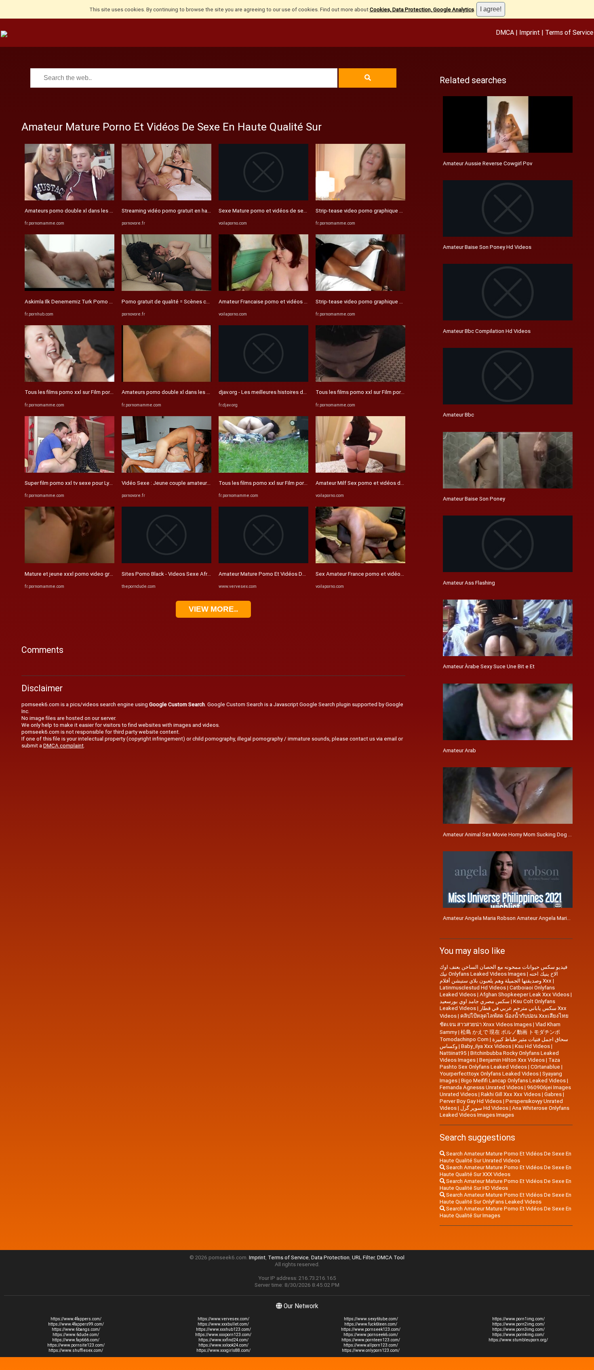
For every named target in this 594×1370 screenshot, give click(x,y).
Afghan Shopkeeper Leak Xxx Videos (524, 994)
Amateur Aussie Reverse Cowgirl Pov (487, 163)
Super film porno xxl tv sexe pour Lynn (70, 483)
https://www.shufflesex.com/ (75, 1350)
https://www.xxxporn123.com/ (223, 1334)
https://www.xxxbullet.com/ (223, 1324)
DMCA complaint (63, 745)
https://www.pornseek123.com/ (370, 1329)
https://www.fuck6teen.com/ (370, 1324)
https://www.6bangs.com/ (76, 1329)
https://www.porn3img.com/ (518, 1329)
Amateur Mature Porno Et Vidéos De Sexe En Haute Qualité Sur (294, 573)
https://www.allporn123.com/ (370, 1345)
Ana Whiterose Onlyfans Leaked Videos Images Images (504, 1111)
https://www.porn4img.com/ (518, 1334)
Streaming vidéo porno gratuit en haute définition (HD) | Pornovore (201, 210)
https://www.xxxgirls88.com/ (223, 1350)
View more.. (213, 609)
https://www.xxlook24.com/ (223, 1345)
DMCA (505, 32)
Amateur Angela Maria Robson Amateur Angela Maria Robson (516, 918)
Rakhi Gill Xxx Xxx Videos (511, 1094)
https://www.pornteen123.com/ (370, 1340)
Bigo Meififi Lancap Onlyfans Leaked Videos (513, 1080)
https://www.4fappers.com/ (76, 1319)
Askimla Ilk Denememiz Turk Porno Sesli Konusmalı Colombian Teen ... (108, 301)
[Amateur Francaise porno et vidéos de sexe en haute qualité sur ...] (263, 289)
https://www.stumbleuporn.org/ (518, 1340)
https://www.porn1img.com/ (518, 1319)
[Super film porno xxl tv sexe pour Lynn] (69, 470)
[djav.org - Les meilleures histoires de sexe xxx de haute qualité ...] (263, 380)
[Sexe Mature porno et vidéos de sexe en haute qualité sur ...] (263, 198)
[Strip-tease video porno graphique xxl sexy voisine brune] (360, 198)
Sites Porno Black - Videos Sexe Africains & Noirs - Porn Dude (195, 573)
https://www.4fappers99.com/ (76, 1324)
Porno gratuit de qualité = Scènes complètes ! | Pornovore (191, 301)
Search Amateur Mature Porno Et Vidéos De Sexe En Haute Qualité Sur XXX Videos (505, 1171)
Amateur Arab (459, 750)
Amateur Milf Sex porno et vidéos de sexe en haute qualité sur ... (393, 483)
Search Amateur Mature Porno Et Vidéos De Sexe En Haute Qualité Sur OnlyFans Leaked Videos (505, 1198)
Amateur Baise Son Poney (474, 498)
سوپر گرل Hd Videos (484, 1108)
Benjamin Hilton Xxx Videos (512, 1059)
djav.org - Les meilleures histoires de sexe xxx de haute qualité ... (297, 392)
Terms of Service (569, 32)
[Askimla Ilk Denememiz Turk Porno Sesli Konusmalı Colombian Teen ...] (69, 289)
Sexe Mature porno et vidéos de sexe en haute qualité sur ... (291, 210)
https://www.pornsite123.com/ (76, 1345)
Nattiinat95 (453, 1053)
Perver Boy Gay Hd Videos (471, 1101)
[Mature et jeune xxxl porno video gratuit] (69, 561)
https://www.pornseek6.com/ (370, 1334)
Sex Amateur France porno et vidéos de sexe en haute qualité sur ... (397, 573)
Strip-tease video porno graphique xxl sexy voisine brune (384, 210)
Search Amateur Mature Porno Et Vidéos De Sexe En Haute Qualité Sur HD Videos (505, 1184)
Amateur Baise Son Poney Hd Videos (487, 247)
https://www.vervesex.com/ (223, 1319)
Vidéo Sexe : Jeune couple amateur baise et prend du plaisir (194, 483)
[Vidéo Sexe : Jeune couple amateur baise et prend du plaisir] (166, 470)
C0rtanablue (545, 1066)
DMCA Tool (390, 1257)
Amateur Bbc (458, 414)
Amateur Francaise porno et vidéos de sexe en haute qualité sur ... (298, 301)
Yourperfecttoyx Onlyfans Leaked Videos (489, 1073)
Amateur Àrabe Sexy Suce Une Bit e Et (489, 666)
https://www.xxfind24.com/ (223, 1340)
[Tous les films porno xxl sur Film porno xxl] (69, 380)
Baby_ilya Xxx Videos (486, 1046)
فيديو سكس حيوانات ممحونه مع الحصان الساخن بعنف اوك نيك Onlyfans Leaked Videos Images (503, 970)
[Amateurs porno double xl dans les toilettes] (69, 198)
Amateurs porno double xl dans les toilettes (78, 210)
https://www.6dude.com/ (76, 1334)
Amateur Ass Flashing (469, 582)
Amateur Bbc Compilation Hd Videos (487, 331)
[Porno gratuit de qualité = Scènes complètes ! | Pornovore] (166, 289)
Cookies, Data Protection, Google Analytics (422, 9)
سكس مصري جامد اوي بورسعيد (475, 1001)
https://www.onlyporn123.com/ (371, 1350)
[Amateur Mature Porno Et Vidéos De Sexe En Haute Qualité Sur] (263, 561)
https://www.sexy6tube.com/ (371, 1319)
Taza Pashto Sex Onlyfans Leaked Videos (500, 1063)
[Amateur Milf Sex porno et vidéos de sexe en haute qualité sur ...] (360, 470)
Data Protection (330, 1257)
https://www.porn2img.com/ (518, 1324)
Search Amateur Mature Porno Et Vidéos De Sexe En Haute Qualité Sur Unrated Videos (505, 1157)
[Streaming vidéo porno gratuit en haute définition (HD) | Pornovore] (166, 198)
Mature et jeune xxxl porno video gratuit (72, 573)
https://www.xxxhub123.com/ (223, 1329)
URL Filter (363, 1257)
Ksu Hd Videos (532, 1046)
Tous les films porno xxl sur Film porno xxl (74, 392)
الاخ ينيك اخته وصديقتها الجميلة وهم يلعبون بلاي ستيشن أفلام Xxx (499, 977)
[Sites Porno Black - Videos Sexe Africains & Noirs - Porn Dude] (166, 561)
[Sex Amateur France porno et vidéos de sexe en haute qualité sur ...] (360, 561)
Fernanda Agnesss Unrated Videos (481, 1087)
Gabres (553, 1094)
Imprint (529, 32)
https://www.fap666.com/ (75, 1340)
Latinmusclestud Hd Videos (473, 987)
